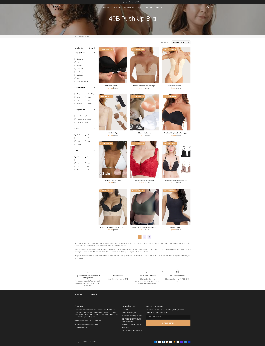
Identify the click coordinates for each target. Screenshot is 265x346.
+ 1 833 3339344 (81, 328)
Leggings (139, 7)
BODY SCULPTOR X (90, 342)
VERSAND (125, 327)
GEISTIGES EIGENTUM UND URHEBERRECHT (132, 320)
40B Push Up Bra (83, 36)
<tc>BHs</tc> (129, 7)
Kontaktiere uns (156, 7)
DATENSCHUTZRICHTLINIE (132, 316)
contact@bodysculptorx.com (86, 325)
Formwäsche (117, 7)
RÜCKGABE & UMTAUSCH (131, 324)
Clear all (92, 48)
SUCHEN (125, 310)
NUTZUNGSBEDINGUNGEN (132, 330)
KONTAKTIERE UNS (129, 313)
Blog (146, 7)
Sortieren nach (165, 42)
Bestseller (106, 7)
